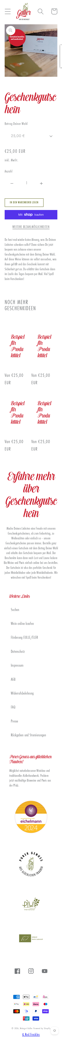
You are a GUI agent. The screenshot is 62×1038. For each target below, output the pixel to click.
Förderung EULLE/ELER (24, 638)
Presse (14, 721)
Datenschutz (18, 652)
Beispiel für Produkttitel (17, 346)
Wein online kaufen (22, 624)
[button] (7, 11)
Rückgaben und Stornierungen (28, 735)
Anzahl (8, 172)
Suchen (15, 610)
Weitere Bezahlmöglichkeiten (30, 227)
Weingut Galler (26, 1028)
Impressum (17, 666)
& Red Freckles (31, 1035)
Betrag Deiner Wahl (16, 124)
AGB (13, 680)
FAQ (13, 707)
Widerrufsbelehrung (22, 693)
